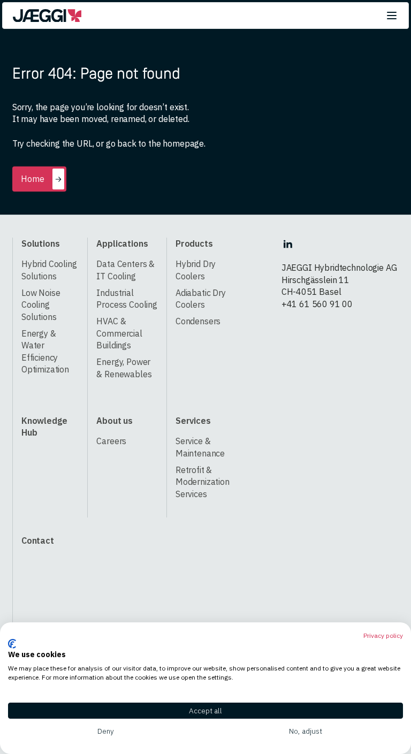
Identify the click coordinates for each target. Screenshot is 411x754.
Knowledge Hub (44, 426)
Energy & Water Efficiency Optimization (45, 351)
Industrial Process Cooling (126, 298)
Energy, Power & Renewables (123, 367)
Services (193, 420)
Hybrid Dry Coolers (196, 269)
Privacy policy (383, 635)
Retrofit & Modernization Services (203, 481)
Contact (37, 540)
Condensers (198, 320)
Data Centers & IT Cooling (125, 269)
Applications (122, 243)
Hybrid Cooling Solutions (49, 269)
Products (194, 243)
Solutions (40, 243)
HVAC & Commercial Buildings (119, 333)
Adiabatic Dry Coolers (201, 298)
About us (114, 420)
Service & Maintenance (200, 447)
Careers (111, 440)
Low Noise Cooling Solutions (40, 304)
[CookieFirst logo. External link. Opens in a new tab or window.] (12, 644)
